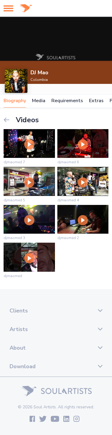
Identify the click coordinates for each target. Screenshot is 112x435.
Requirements (67, 101)
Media (38, 101)
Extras (96, 101)
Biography (15, 101)
